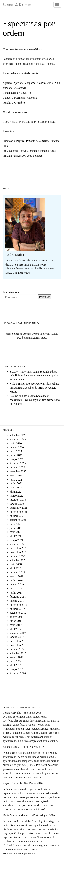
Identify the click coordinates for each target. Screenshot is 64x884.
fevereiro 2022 (18, 499)
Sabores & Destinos (17, 4)
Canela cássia (10, 92)
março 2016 (16, 669)
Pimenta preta (10, 150)
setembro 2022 (18, 471)
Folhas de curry (28, 121)
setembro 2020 (18, 560)
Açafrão (7, 83)
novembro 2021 (18, 511)
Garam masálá (48, 121)
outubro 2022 (17, 467)
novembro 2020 (18, 552)
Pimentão (8, 141)
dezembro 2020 (18, 548)
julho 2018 (16, 588)
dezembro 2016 (18, 641)
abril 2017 (15, 629)
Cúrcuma (32, 97)
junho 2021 (16, 528)
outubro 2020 (17, 556)
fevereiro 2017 (18, 633)
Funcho (7, 102)
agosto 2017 (16, 616)
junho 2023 (16, 455)
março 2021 (16, 540)
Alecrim (41, 83)
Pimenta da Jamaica (37, 141)
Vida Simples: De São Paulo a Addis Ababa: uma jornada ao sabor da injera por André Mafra (35, 387)
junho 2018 (16, 592)
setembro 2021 (18, 520)
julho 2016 (16, 661)
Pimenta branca (28, 150)
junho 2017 (16, 621)
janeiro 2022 (17, 503)
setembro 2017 (18, 612)
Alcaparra (29, 83)
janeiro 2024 (17, 447)
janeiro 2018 (17, 600)
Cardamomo (18, 97)
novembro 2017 (18, 604)
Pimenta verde (48, 150)
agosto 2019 (16, 576)
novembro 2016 (18, 645)
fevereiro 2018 (18, 596)
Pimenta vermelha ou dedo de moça (22, 155)
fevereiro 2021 (18, 544)
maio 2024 (16, 443)
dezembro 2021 (18, 507)
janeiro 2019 (17, 584)
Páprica (20, 141)
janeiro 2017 (17, 637)
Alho (50, 83)
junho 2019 (16, 580)
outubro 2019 (17, 572)
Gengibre (19, 102)
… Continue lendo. (20, 272)
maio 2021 (16, 532)
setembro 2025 (18, 435)
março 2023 (16, 459)
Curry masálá (10, 121)
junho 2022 (16, 483)
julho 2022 (16, 479)
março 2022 (16, 495)
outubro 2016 (17, 649)
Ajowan (17, 83)
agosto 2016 (16, 657)
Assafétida (20, 87)
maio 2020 (16, 564)
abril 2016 (15, 665)
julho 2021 (16, 524)
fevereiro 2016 (18, 673)
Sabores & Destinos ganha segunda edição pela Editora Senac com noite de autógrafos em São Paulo (34, 375)
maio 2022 (16, 487)
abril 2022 (15, 491)
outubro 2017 (17, 608)
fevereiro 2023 (18, 463)
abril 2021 (15, 536)
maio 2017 (16, 625)
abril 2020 (15, 568)
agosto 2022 (16, 475)
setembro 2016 (18, 653)
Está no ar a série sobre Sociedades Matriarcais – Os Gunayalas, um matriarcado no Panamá (35, 400)
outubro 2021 (17, 515)
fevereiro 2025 (18, 439)
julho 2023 (16, 451)
